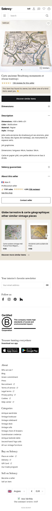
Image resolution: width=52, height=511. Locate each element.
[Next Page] (48, 46)
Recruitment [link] (8, 384)
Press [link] (4, 380)
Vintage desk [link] (7, 424)
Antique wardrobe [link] (9, 413)
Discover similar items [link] (26, 98)
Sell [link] (28, 8)
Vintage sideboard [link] (9, 420)
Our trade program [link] (10, 467)
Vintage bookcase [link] (9, 416)
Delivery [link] (6, 460)
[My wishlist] (43, 8)
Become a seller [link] (8, 478)
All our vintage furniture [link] (12, 445)
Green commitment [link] (10, 377)
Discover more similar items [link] (14, 255)
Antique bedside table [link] (11, 438)
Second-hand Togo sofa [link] (11, 441)
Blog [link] (3, 373)
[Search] (47, 15)
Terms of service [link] (10, 387)
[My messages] (38, 8)
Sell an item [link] (6, 481)
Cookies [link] (6, 398)
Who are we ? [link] (7, 370)
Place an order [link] (9, 456)
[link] (7, 9)
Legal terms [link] (8, 391)
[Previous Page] (4, 46)
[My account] (33, 8)
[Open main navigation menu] (5, 16)
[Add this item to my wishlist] (48, 23)
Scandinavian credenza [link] (11, 434)
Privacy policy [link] (9, 395)
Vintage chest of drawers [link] (12, 431)
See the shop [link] (7, 193)
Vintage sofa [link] (7, 427)
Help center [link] (8, 402)
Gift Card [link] (7, 463)
